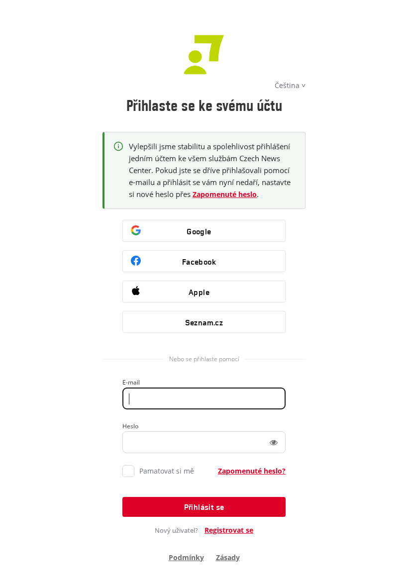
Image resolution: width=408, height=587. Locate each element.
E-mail (131, 382)
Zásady (228, 557)
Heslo (130, 426)
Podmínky (186, 557)
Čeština (287, 85)
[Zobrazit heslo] (274, 442)
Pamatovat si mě (166, 471)
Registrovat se (228, 530)
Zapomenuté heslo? (252, 471)
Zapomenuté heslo (225, 194)
